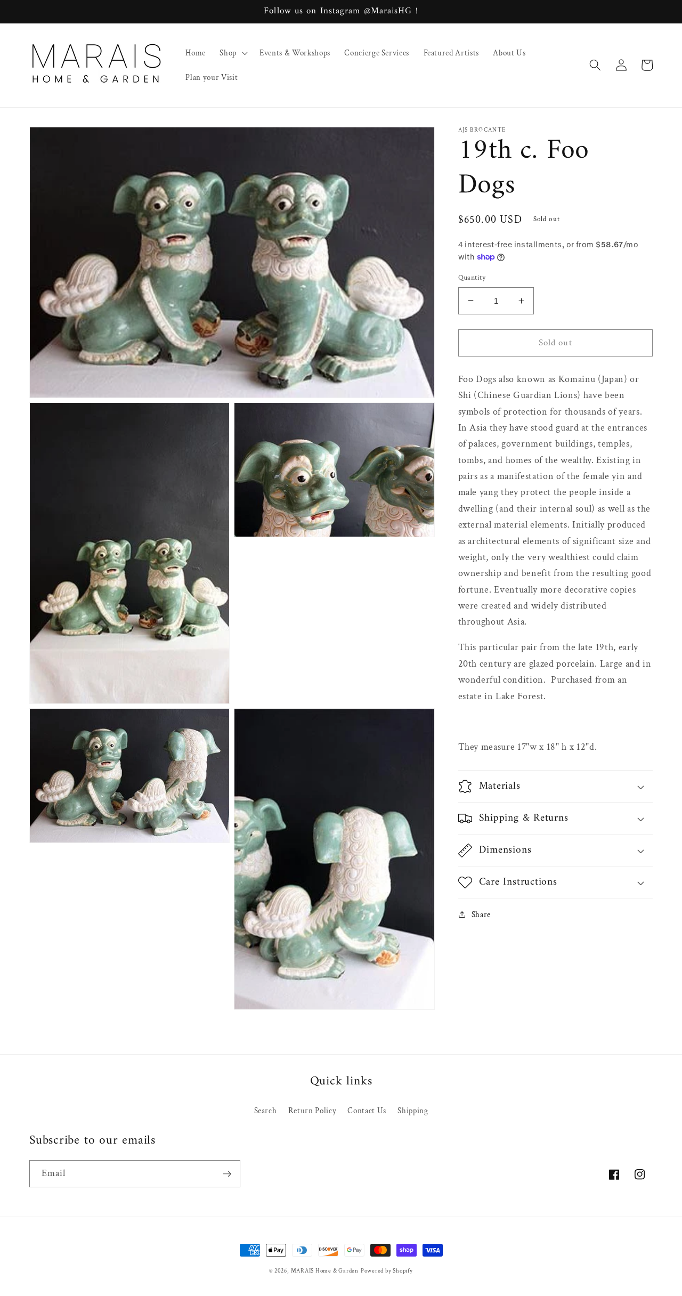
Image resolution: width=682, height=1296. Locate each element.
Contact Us (366, 1110)
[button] (233, 52)
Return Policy (312, 1110)
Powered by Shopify (387, 1271)
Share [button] (481, 914)
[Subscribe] (227, 1174)
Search (265, 1110)
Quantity (472, 277)
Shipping (412, 1110)
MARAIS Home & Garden (325, 1271)
